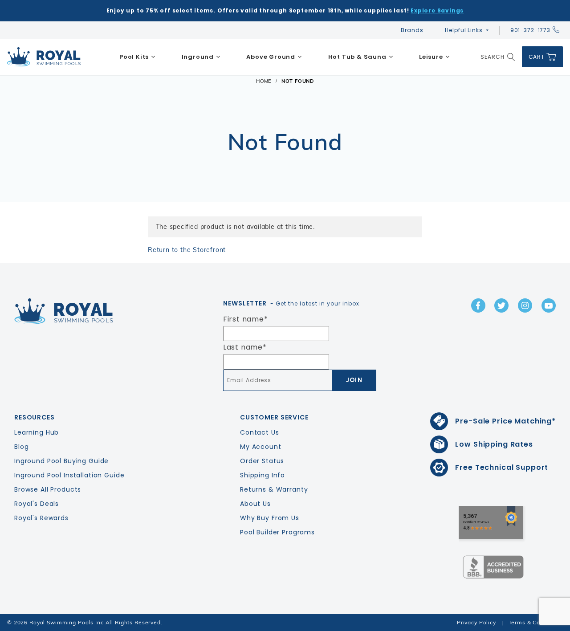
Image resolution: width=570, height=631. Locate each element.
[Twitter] (501, 305)
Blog (21, 446)
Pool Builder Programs (277, 532)
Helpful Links (463, 30)
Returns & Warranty (274, 489)
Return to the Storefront (187, 250)
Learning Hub (36, 432)
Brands (412, 30)
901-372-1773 (530, 30)
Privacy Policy (476, 622)
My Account (260, 446)
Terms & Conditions (536, 622)
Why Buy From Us (269, 517)
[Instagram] (525, 305)
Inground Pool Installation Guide (69, 475)
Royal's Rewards (41, 517)
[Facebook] (478, 305)
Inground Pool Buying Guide (61, 460)
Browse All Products (47, 489)
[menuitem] (137, 57)
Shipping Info (262, 475)
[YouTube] (549, 305)
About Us (255, 503)
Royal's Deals (36, 503)
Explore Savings (437, 10)
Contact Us (259, 432)
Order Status (262, 460)
